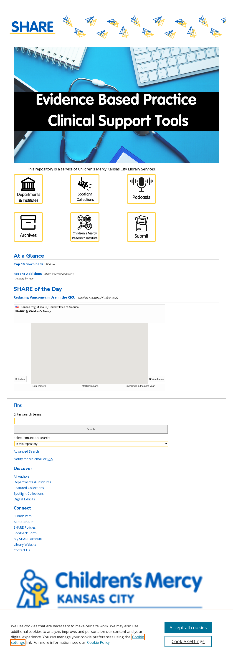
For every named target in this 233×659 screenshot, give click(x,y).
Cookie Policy (98, 642)
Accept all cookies (188, 627)
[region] (116, 634)
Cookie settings (188, 641)
